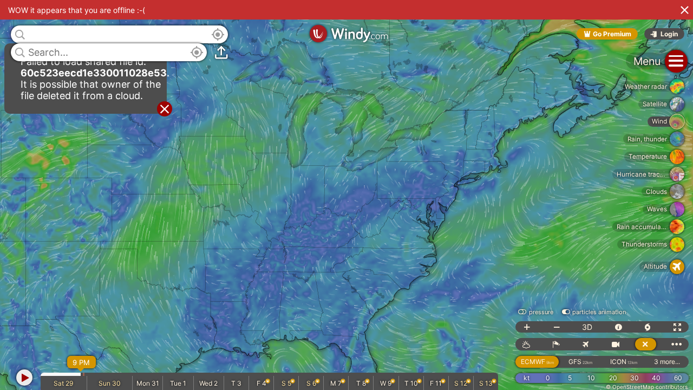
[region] (346, 195)
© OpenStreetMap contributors (647, 387)
